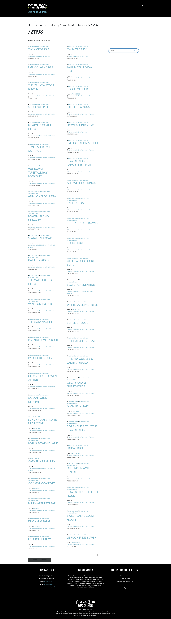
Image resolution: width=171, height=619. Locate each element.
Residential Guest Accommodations (39, 46)
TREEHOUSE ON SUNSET (82, 143)
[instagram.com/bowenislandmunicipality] (89, 602)
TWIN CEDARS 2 (38, 49)
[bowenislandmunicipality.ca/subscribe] (85, 605)
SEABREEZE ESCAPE (40, 238)
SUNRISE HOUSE (77, 323)
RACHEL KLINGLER (40, 358)
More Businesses (40, 560)
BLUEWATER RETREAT (41, 503)
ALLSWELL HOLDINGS (81, 183)
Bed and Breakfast (45, 235)
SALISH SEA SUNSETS (80, 107)
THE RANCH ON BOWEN (83, 223)
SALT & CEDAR (76, 203)
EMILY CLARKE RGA (40, 67)
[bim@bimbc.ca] (93, 602)
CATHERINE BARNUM (41, 461)
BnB (43, 245)
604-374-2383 (76, 411)
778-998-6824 (37, 526)
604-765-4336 (76, 453)
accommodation (34, 56)
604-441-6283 (37, 428)
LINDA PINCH (75, 448)
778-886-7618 (76, 94)
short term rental (44, 56)
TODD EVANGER (77, 89)
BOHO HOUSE (76, 243)
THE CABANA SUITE (41, 322)
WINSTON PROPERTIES (42, 304)
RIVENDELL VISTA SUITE (43, 340)
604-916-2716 (37, 508)
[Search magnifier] (137, 50)
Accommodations (34, 191)
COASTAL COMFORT (41, 483)
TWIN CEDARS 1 (77, 49)
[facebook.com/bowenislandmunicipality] (77, 602)
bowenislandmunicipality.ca (45, 587)
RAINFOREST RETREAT (81, 341)
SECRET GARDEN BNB (81, 285)
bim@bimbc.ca (48, 584)
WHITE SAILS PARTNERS (82, 305)
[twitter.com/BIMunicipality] (80, 602)
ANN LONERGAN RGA (42, 196)
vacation (52, 74)
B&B (40, 245)
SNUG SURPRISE (38, 107)
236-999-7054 (76, 309)
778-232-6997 (76, 542)
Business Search (37, 12)
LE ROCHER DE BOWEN (82, 537)
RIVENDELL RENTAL (40, 539)
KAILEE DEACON (39, 260)
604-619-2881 (37, 488)
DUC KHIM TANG (39, 521)
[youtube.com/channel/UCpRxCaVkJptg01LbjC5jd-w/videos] (84, 602)
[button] (142, 5)
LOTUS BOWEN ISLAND (43, 443)
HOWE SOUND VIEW (80, 125)
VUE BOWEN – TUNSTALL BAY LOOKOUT (38, 173)
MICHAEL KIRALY (78, 406)
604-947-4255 (48, 581)
